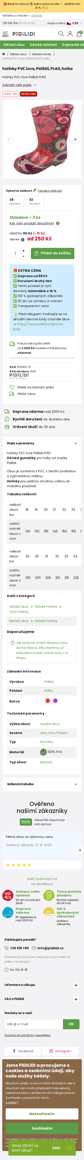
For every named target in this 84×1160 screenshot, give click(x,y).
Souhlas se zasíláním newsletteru (27, 1035)
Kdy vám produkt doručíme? (32, 223)
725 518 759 (9, 23)
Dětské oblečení (43, 44)
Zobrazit (36, 15)
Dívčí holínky (19, 612)
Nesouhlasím (42, 1113)
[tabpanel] (42, 139)
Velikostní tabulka (20, 784)
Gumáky (46, 742)
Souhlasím (42, 1128)
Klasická (46, 762)
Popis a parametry (20, 443)
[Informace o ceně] (22, 240)
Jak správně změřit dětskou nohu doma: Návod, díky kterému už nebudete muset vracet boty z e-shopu (42, 650)
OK (71, 1024)
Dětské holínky (41, 54)
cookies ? (12, 1102)
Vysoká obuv (50, 724)
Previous (8, 139)
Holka (48, 690)
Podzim (62, 733)
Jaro (43, 733)
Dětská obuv (14, 44)
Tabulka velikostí (50, 191)
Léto (51, 733)
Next (75, 139)
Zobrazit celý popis (16, 85)
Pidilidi (49, 681)
